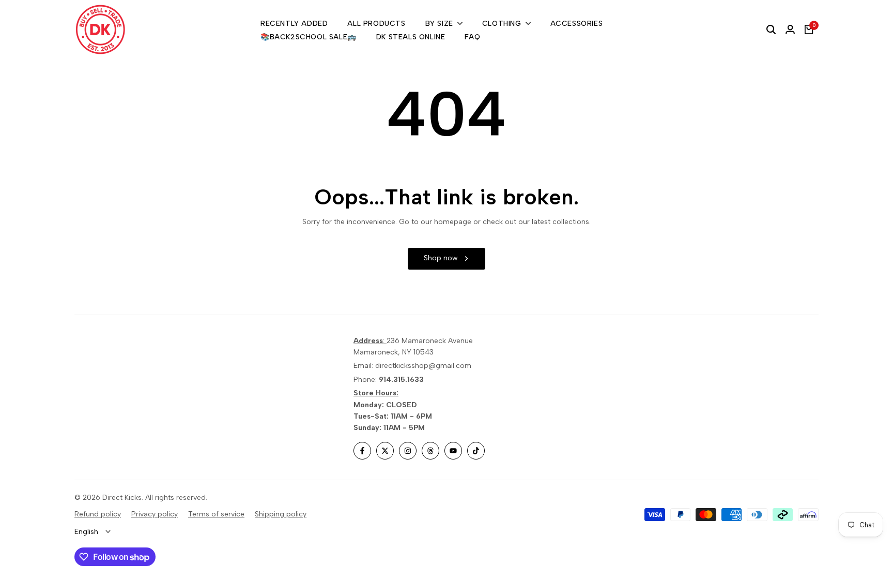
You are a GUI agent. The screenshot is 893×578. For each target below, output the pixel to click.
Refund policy (97, 514)
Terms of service (216, 514)
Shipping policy (280, 514)
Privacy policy (154, 514)
